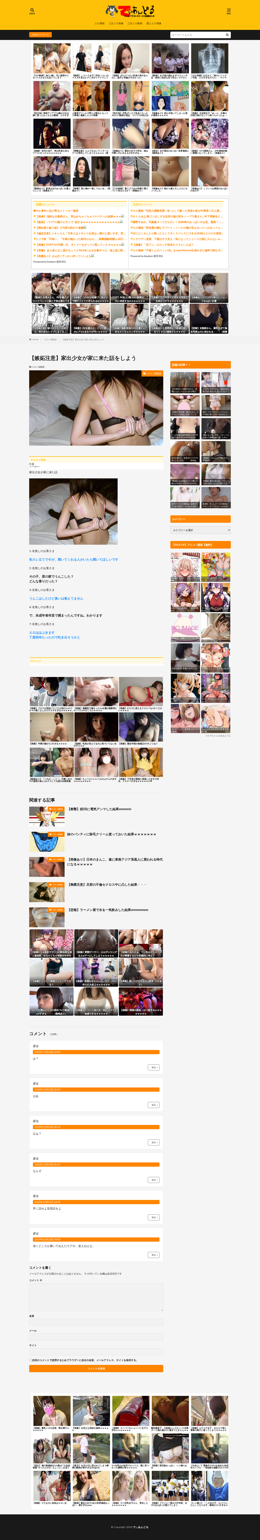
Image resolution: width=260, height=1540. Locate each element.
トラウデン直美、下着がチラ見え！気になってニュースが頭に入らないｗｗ (178, 239)
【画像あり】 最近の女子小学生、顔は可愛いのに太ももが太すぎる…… (130, 151)
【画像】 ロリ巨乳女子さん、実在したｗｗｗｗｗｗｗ (130, 1504)
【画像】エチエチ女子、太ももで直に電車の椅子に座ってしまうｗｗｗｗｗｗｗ (208, 1430)
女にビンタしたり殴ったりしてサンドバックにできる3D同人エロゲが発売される (181, 233)
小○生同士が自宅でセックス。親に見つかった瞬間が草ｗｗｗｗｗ (130, 1466)
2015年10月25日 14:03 (47, 1239)
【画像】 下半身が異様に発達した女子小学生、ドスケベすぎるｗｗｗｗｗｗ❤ (138, 780)
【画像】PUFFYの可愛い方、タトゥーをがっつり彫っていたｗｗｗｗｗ (78, 244)
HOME (35, 339)
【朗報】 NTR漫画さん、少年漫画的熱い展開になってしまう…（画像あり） (208, 151)
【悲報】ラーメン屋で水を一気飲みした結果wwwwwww (107, 910)
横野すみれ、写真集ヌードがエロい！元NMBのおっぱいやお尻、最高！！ (177, 222)
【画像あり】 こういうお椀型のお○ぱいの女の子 (209, 189)
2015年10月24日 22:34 (47, 1051)
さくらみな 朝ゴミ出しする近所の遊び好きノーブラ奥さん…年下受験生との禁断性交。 (184, 216)
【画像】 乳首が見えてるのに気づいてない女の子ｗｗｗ (95, 744)
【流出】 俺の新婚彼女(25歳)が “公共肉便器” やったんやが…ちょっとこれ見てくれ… (51, 1467)
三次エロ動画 (135, 23)
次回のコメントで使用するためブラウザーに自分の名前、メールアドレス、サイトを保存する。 (85, 1360)
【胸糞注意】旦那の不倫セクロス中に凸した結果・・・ (107, 884)
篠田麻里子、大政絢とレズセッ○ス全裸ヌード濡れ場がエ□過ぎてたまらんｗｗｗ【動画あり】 (169, 1430)
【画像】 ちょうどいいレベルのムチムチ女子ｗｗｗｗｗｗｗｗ (95, 780)
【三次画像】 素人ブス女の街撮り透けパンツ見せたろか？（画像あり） (130, 189)
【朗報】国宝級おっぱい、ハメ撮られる (169, 1466)
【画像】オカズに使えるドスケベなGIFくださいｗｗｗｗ (140, 709)
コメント (35, 1280)
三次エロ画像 (116, 23)
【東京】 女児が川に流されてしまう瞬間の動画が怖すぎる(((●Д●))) (90, 1466)
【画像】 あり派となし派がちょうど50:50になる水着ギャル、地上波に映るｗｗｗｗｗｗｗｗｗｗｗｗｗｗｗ (100, 250)
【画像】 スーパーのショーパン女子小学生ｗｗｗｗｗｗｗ (130, 1429)
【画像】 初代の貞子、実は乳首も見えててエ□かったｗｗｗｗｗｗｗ (51, 151)
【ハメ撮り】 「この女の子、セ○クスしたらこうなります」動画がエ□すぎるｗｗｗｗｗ (209, 1505)
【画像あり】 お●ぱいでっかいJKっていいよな (63, 255)
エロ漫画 (100, 23)
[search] (227, 35)
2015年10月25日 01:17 (47, 1164)
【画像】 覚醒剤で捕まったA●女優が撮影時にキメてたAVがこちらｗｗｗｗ (95, 709)
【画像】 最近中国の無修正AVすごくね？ (138, 743)
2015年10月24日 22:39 (47, 1089)
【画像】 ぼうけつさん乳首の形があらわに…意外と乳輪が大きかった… (130, 76)
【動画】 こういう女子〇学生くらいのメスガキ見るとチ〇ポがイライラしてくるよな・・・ (90, 77)
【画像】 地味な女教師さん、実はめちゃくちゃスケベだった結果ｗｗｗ (78, 216)
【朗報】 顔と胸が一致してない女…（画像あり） (91, 189)
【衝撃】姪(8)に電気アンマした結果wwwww (99, 809)
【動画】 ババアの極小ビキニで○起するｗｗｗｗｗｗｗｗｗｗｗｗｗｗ (78, 222)
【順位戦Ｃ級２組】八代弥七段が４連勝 (59, 227)
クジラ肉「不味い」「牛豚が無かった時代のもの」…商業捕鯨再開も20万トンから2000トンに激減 (95, 239)
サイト (33, 1345)
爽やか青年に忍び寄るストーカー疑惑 (55, 210)
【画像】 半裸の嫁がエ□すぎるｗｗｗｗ (48, 743)
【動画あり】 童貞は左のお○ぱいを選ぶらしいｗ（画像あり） (51, 189)
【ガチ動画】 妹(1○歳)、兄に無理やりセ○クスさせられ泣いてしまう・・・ (51, 76)
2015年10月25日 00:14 (47, 1126)
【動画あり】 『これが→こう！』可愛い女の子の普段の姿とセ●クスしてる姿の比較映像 (50, 780)
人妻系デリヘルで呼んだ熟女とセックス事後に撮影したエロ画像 (90, 114)
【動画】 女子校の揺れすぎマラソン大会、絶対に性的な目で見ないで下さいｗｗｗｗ (169, 77)
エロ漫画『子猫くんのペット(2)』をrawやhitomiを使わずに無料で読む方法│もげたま (184, 250)
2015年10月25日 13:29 (47, 1201)
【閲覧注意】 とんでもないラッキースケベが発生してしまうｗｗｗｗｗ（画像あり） (90, 152)
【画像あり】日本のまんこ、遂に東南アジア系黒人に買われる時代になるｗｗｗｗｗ (115, 861)
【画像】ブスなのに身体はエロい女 (50, 1503)
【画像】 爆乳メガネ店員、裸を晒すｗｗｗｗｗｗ (51, 1429)
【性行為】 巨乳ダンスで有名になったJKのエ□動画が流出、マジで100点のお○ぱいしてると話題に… (130, 115)
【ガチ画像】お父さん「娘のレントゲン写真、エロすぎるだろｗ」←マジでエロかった (208, 77)
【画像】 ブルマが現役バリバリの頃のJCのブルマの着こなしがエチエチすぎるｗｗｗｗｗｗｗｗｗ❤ (51, 709)
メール (33, 1330)
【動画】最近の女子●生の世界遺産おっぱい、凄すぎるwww (90, 1504)
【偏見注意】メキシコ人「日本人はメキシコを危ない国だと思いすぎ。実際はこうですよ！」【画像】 (97, 233)
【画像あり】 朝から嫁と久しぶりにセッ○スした (169, 189)
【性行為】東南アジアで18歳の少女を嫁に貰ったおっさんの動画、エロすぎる (51, 115)
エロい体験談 (50, 339)
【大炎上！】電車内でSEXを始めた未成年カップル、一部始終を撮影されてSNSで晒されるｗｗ (209, 1467)
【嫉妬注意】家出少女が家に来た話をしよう (83, 339)
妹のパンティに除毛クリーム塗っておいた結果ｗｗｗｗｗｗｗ (111, 834)
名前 (31, 1316)
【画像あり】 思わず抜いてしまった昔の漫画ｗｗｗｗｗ (169, 114)
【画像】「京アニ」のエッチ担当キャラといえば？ (163, 244)
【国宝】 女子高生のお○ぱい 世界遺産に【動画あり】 (170, 151)
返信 (154, 1067)
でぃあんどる (140, 1527)
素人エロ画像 (153, 23)
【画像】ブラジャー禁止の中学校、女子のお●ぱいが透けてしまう (169, 1504)
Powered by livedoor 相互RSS (49, 261)
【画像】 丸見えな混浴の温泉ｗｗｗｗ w (90, 1429)
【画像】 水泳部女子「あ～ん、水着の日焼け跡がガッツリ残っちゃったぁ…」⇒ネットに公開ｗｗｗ (209, 115)
